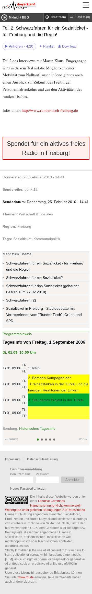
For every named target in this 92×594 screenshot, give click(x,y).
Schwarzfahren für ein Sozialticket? (34, 278)
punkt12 (31, 189)
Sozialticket (22, 239)
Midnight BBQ (19, 17)
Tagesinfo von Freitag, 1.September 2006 (44, 342)
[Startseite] (33, 6)
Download (69, 46)
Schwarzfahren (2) (21, 300)
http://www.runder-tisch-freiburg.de (50, 110)
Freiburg (24, 226)
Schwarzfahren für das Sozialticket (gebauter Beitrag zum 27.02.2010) (42, 289)
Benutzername (20, 474)
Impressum (12, 459)
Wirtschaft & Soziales (36, 214)
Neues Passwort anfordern (28, 488)
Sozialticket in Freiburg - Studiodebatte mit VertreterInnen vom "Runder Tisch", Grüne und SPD (44, 314)
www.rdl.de (26, 577)
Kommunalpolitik (46, 239)
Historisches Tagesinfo (37, 428)
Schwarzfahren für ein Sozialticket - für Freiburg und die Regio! (44, 266)
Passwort (42, 474)
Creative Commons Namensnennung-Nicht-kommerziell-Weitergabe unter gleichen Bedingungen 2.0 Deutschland (45, 505)
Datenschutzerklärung (42, 459)
